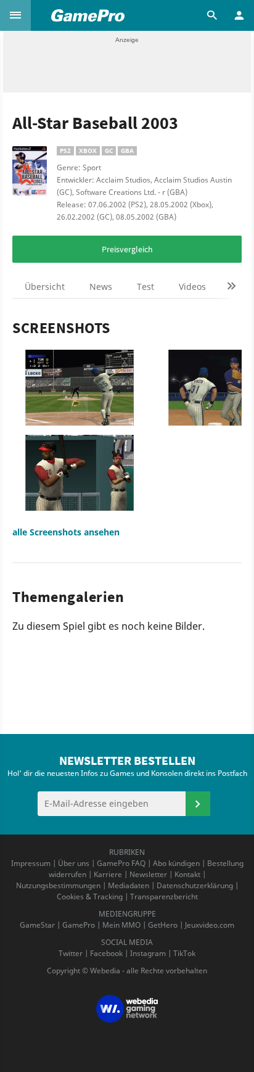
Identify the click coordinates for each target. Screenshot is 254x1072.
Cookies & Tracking (90, 896)
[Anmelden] (198, 803)
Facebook (106, 953)
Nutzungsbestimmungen (58, 885)
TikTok (184, 953)
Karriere (108, 874)
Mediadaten (128, 885)
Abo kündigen (176, 863)
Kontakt (187, 874)
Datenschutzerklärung (195, 885)
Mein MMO (121, 925)
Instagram (148, 953)
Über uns (73, 863)
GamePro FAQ (121, 863)
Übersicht (45, 286)
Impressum (31, 863)
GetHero (163, 925)
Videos (192, 286)
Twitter (71, 953)
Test (145, 286)
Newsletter (148, 874)
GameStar (37, 925)
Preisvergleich (127, 249)
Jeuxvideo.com (209, 925)
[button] (15, 15)
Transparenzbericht (164, 896)
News (100, 286)
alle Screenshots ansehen (66, 532)
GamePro (78, 925)
